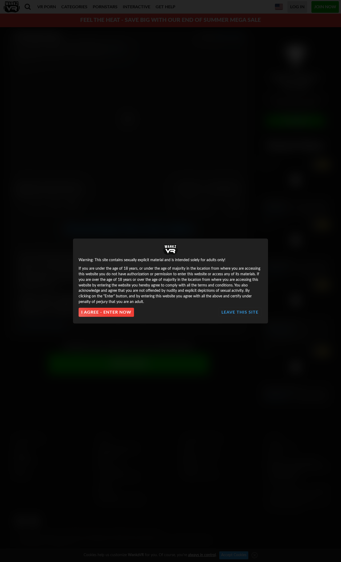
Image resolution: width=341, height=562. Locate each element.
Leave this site (239, 312)
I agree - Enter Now (106, 312)
